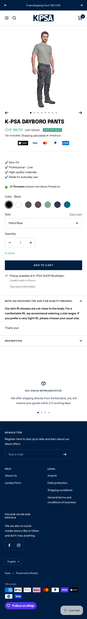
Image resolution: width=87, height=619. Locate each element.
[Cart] (80, 18)
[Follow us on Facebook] (9, 545)
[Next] (80, 112)
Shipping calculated (33, 135)
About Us (11, 475)
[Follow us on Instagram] (18, 545)
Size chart (76, 214)
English (11, 561)
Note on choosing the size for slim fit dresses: (39, 301)
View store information (22, 286)
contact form (13, 483)
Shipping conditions (60, 490)
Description (13, 340)
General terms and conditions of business (62, 500)
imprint (52, 475)
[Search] (14, 18)
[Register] (65, 454)
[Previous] (6, 112)
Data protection (57, 483)
